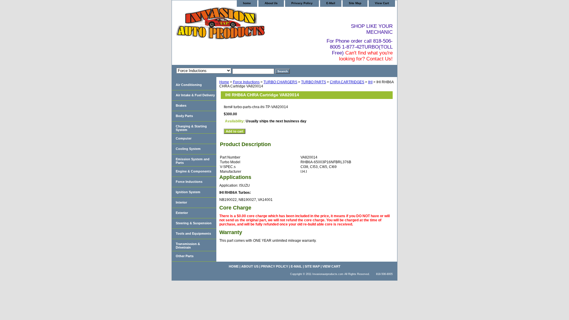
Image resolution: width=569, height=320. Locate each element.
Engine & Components (193, 171)
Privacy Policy (302, 3)
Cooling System (188, 149)
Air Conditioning (189, 85)
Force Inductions (246, 82)
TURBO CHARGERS (280, 82)
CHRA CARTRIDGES (347, 82)
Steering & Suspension (194, 223)
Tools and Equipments (193, 233)
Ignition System (188, 192)
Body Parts (184, 116)
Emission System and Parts (193, 160)
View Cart (382, 3)
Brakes (181, 105)
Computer (183, 138)
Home (224, 82)
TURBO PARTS (313, 82)
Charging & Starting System (191, 128)
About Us (271, 3)
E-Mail (330, 3)
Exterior (182, 213)
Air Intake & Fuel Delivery (195, 95)
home (247, 3)
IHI (370, 82)
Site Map (355, 3)
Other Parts (185, 256)
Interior (181, 202)
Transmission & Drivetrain (188, 245)
